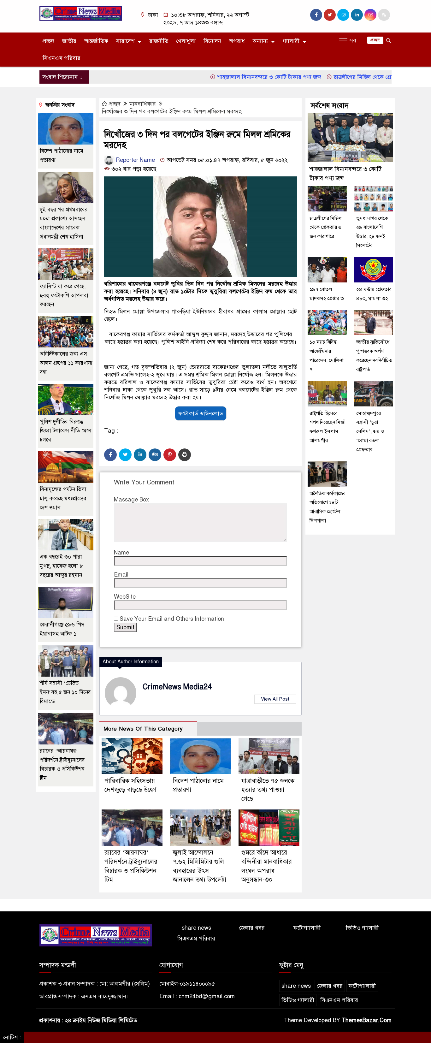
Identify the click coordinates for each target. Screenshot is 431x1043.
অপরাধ (237, 41)
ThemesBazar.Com (367, 1020)
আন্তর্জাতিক (96, 41)
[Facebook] (110, 454)
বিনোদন (212, 41)
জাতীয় (69, 41)
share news (196, 927)
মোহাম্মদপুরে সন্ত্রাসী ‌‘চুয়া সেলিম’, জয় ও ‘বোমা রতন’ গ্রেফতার (370, 431)
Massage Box (131, 499)
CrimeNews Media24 (177, 686)
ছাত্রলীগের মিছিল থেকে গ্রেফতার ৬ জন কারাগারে (367, 77)
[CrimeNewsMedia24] (80, 13)
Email (121, 574)
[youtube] (370, 15)
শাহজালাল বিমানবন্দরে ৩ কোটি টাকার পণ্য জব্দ (249, 77)
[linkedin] (357, 15)
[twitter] (330, 15)
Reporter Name (134, 160)
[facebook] (316, 15)
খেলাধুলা (186, 41)
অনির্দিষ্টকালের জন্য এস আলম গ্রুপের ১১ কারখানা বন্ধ (66, 363)
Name (121, 552)
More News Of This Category (143, 729)
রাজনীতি (158, 41)
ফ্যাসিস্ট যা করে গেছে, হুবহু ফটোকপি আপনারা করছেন (64, 295)
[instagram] (343, 15)
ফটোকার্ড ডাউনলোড (200, 413)
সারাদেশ (125, 41)
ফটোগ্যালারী (307, 927)
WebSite (125, 596)
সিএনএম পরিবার (61, 58)
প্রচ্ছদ (48, 41)
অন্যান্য (260, 41)
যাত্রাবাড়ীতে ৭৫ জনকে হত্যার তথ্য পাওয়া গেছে (267, 790)
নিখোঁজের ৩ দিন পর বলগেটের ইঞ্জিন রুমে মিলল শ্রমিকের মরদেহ (172, 111)
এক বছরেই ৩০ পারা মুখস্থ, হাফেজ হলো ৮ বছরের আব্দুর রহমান (61, 566)
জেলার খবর (252, 927)
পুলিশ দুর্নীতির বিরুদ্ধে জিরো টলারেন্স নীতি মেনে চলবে (65, 430)
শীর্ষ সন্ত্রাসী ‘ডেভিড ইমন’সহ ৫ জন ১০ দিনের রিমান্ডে (65, 692)
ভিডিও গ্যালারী (362, 927)
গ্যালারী (291, 41)
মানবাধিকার (142, 103)
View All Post (275, 699)
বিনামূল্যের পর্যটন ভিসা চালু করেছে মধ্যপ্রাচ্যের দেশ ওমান (63, 498)
